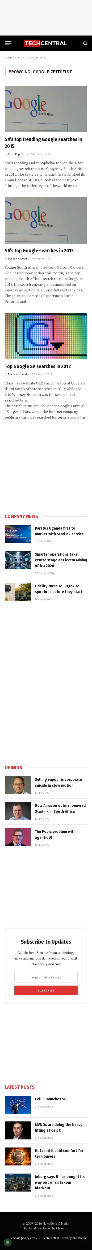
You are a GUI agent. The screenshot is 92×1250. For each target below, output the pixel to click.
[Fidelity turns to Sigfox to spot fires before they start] (18, 592)
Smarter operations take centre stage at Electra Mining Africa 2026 (61, 560)
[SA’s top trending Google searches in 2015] (46, 109)
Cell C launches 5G (51, 1099)
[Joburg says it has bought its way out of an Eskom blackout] (18, 1183)
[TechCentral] (46, 43)
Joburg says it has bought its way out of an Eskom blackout (60, 1182)
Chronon (62, 1228)
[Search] (84, 43)
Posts (18, 57)
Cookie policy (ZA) (24, 1238)
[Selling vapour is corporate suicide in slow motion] (18, 785)
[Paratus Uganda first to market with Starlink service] (18, 534)
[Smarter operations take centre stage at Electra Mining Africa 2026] (18, 560)
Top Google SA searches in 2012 (38, 366)
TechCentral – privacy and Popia (64, 1238)
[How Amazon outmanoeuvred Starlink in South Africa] (18, 811)
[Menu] (8, 43)
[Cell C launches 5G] (18, 1105)
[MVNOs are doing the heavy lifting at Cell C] (18, 1130)
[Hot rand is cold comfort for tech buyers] (18, 1156)
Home (9, 57)
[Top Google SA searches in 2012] (46, 336)
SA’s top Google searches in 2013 (39, 251)
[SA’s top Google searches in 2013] (46, 220)
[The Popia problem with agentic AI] (18, 837)
